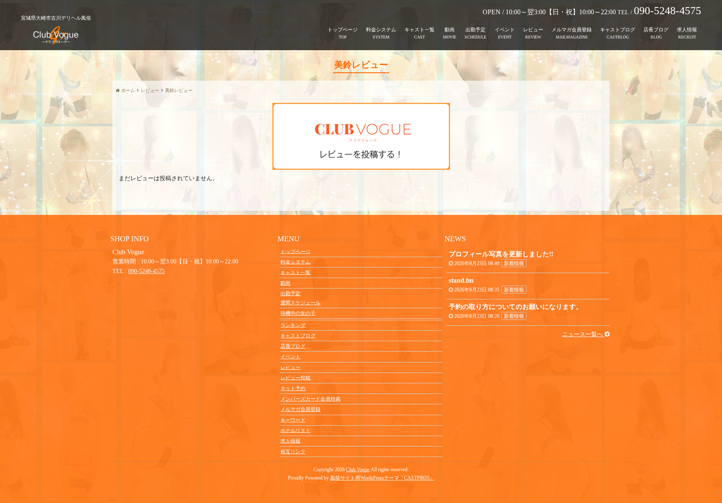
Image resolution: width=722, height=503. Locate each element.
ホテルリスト (295, 430)
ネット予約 (292, 388)
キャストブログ (617, 30)
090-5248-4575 (146, 271)
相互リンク (292, 451)
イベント (505, 30)
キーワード (292, 420)
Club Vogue (357, 469)
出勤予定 (475, 30)
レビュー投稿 (295, 377)
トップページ (343, 30)
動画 (450, 30)
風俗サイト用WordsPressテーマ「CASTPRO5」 (382, 478)
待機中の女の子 (297, 313)
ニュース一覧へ (583, 334)
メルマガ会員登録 (572, 30)
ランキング (292, 325)
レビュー (533, 30)
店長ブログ (656, 30)
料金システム (381, 30)
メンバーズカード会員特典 (310, 399)
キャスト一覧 (419, 30)
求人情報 (687, 30)
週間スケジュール (300, 303)
